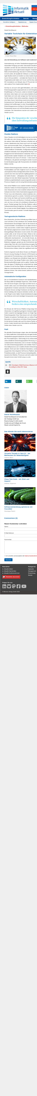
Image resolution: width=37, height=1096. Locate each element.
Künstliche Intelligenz (9, 22)
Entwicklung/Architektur (10, 18)
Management (32, 571)
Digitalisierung (22, 22)
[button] (8, 381)
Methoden (25, 26)
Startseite (31, 569)
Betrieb (26, 18)
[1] (29, 84)
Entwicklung (31, 573)
